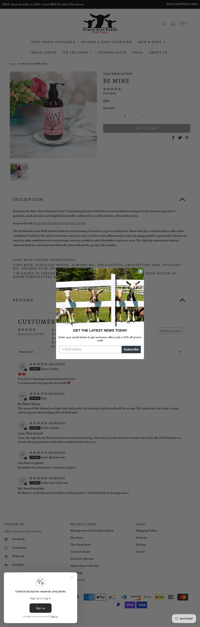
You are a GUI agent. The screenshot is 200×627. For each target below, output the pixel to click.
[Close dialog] (140, 271)
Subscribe (131, 349)
